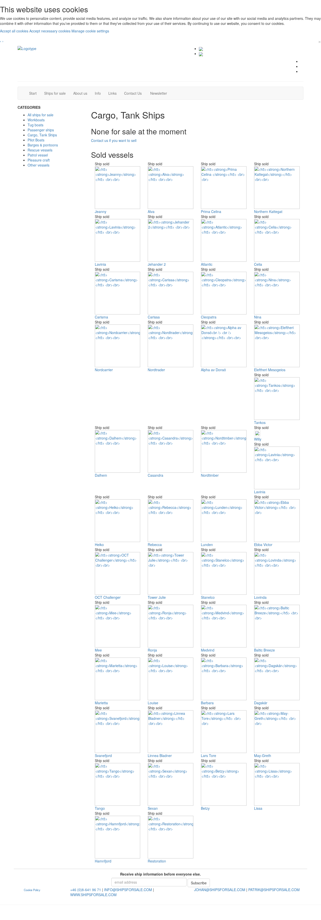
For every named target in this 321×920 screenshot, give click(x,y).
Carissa (154, 316)
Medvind (207, 650)
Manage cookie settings (90, 30)
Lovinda (260, 597)
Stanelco (208, 597)
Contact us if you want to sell (113, 140)
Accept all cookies (14, 30)
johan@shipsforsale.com (219, 889)
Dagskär (260, 702)
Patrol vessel (38, 154)
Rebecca (155, 544)
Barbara (207, 702)
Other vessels (38, 165)
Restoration (157, 860)
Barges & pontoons (43, 144)
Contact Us (134, 93)
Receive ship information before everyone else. (160, 874)
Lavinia (100, 264)
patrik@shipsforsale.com (274, 889)
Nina (257, 316)
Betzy (205, 808)
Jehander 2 (157, 264)
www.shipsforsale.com (93, 894)
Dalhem (101, 475)
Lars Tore (208, 755)
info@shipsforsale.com (128, 889)
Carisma (101, 316)
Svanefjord (103, 755)
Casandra (155, 475)
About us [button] (80, 93)
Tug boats (35, 124)
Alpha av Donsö (213, 369)
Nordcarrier (104, 369)
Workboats (36, 119)
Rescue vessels (40, 149)
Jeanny (100, 211)
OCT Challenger (108, 597)
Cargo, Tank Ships (42, 134)
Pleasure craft (39, 160)
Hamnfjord (103, 860)
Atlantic (206, 264)
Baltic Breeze (264, 650)
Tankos (260, 422)
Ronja (152, 650)
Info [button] (98, 93)
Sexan (153, 808)
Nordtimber (210, 475)
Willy (257, 439)
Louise (153, 702)
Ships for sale (56, 93)
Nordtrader (156, 369)
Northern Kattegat (268, 211)
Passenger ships (41, 129)
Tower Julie (157, 597)
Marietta (101, 702)
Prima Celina (211, 211)
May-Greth (262, 755)
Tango (100, 808)
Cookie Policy (32, 890)
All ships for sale (40, 114)
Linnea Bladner (160, 755)
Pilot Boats (36, 139)
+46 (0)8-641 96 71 (85, 889)
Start (34, 93)
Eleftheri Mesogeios (269, 369)
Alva (151, 211)
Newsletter (160, 93)
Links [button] (112, 93)
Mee (98, 650)
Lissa (258, 808)
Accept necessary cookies (50, 30)
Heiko (99, 544)
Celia (258, 264)
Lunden (207, 544)
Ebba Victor (263, 544)
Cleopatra (208, 316)
